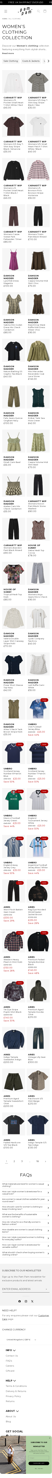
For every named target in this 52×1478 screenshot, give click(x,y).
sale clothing (11, 61)
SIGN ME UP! (39, 1463)
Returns (10, 1401)
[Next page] (45, 1161)
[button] (6, 11)
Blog (8, 1421)
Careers (10, 1366)
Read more (8, 53)
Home (4, 19)
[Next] (48, 61)
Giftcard (10, 1371)
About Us (11, 1416)
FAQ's (9, 1361)
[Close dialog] (49, 1438)
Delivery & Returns (16, 1391)
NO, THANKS (39, 1468)
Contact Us (12, 1355)
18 (37, 1161)
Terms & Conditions (16, 1386)
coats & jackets (31, 61)
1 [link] (6, 1161)
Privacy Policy (13, 1396)
